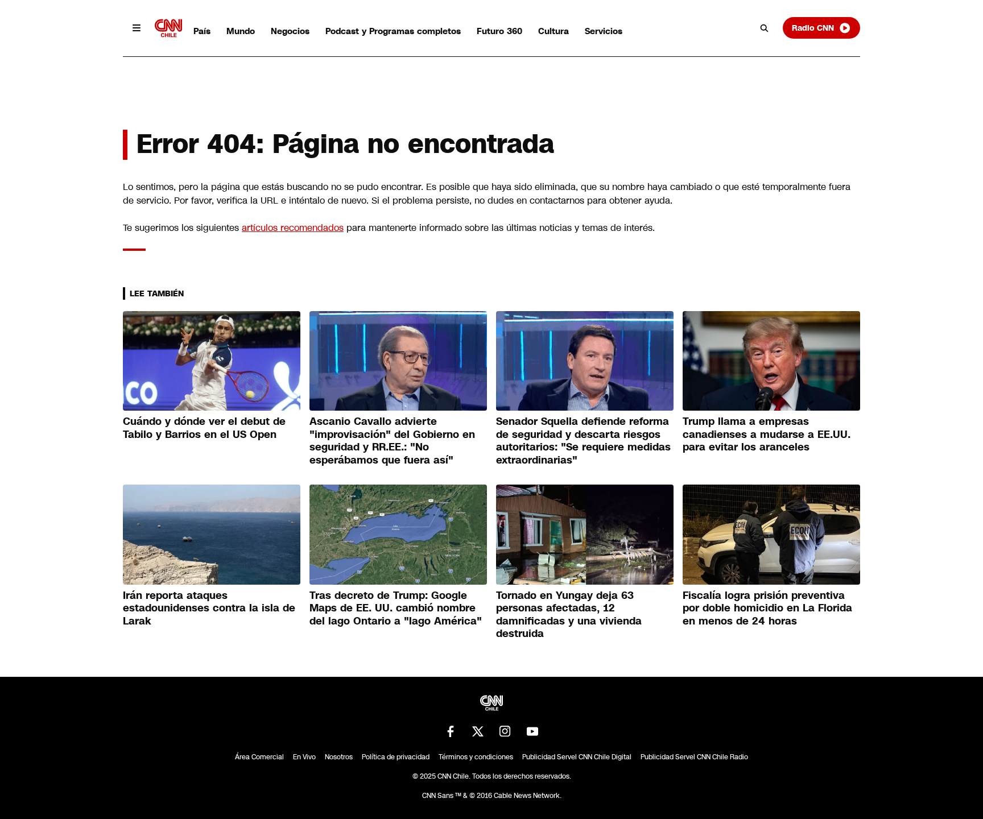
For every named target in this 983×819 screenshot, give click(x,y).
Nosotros (339, 757)
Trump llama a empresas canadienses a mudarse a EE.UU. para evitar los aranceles (766, 434)
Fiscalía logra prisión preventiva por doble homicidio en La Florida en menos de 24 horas (767, 608)
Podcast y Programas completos (393, 31)
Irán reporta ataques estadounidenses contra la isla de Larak (209, 608)
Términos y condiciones (476, 757)
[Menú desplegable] (136, 28)
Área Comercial (259, 757)
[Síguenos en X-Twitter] (478, 731)
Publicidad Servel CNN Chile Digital (576, 757)
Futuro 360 (499, 31)
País (201, 31)
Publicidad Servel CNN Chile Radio (694, 757)
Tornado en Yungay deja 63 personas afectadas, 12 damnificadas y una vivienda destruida (569, 615)
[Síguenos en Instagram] (505, 731)
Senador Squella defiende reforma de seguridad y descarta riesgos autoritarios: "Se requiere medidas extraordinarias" (583, 441)
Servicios (603, 31)
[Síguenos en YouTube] (532, 731)
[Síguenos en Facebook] (450, 731)
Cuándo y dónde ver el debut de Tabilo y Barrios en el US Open (204, 428)
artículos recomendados (293, 227)
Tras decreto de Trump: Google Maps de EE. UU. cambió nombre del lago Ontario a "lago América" (395, 608)
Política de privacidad (395, 757)
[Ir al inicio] (168, 28)
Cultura (553, 31)
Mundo (240, 31)
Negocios (290, 31)
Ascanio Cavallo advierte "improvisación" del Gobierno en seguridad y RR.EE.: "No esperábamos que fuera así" (392, 441)
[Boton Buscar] (764, 28)
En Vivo (304, 757)
